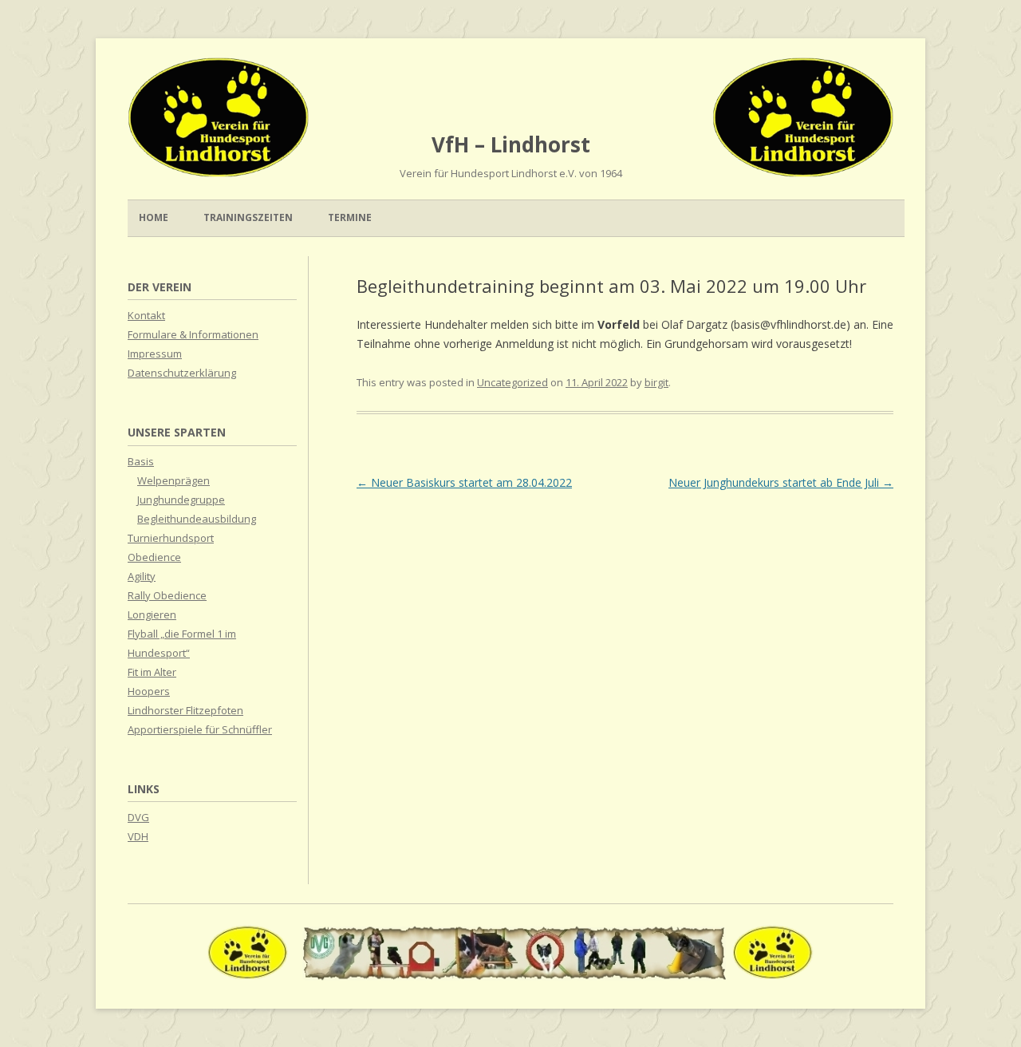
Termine (350, 217)
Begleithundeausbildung (196, 519)
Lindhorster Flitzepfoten (185, 710)
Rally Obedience (167, 595)
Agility (142, 576)
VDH (138, 836)
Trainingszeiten (248, 217)
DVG (138, 817)
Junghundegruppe (181, 499)
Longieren (152, 614)
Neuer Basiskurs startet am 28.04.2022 (464, 482)
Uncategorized (512, 382)
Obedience (154, 557)
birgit (656, 382)
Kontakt (146, 315)
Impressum (155, 353)
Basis (141, 461)
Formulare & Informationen (193, 334)
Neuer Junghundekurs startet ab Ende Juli (780, 482)
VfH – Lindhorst (511, 144)
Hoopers (149, 691)
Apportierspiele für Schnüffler (200, 729)
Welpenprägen (173, 480)
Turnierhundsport (171, 538)
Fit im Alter (152, 672)
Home (153, 217)
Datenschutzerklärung (182, 372)
